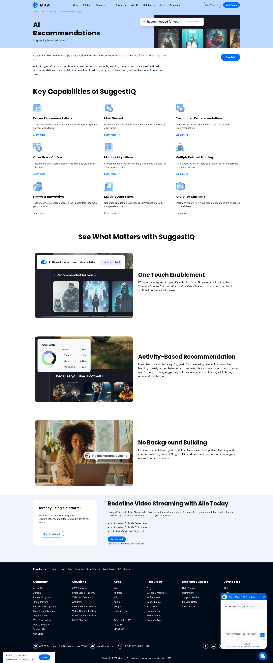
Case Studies (154, 601)
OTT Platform (79, 588)
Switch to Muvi (154, 620)
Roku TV (118, 624)
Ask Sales (231, 5)
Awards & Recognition (44, 606)
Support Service (190, 597)
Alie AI (134, 5)
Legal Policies (40, 615)
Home (35, 12)
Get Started (116, 539)
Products (121, 5)
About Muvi (39, 588)
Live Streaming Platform (85, 606)
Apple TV (119, 601)
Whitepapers (153, 597)
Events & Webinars (157, 592)
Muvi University (41, 624)
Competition (153, 611)
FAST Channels (80, 620)
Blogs (150, 588)
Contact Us (39, 629)
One (75, 5)
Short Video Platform (83, 592)
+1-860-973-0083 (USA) (136, 646)
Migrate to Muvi (51, 534)
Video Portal (188, 606)
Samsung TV (120, 611)
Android (118, 592)
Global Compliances (44, 611)
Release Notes (189, 601)
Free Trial (210, 5)
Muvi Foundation (42, 620)
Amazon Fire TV (122, 620)
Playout (79, 569)
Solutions (148, 5)
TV (119, 569)
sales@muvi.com (105, 646)
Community (188, 592)
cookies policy (28, 659)
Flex (70, 569)
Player (127, 569)
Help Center (188, 588)
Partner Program (42, 597)
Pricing (87, 5)
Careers (37, 592)
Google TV (119, 606)
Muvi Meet (108, 569)
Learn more (39, 134)
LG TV (117, 615)
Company (174, 5)
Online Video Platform (84, 615)
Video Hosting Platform (84, 611)
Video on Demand (82, 597)
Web (116, 588)
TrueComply (93, 569)
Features (100, 5)
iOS (115, 597)
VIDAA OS (119, 629)
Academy (77, 601)
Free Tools (152, 606)
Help (161, 5)
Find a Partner (40, 601)
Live (62, 569)
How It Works (154, 615)
